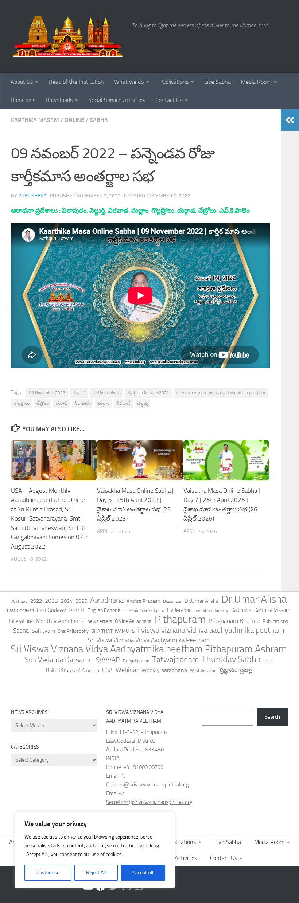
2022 (36, 601)
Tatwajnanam (175, 659)
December (172, 601)
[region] (95, 850)
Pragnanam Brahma (234, 620)
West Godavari (203, 670)
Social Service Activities (116, 100)
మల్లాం (103, 403)
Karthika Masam (272, 610)
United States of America (72, 670)
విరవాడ (123, 403)
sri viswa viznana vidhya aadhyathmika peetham (220, 392)
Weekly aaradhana (164, 670)
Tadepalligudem (136, 661)
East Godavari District (61, 610)
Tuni (268, 660)
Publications (174, 81)
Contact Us (168, 100)
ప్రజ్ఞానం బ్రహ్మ (236, 670)
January (221, 610)
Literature (21, 620)
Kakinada (241, 610)
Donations (23, 100)
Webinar (127, 670)
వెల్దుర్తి (142, 403)
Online (74, 120)
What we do (129, 81)
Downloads (59, 100)
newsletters (100, 621)
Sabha (99, 120)
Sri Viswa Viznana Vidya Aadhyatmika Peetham (149, 640)
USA (107, 670)
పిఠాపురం (82, 403)
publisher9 (32, 196)
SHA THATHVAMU (110, 631)
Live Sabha (217, 81)
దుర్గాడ (61, 403)
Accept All (143, 872)
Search (272, 717)
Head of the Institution (76, 81)
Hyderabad (179, 610)
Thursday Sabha (231, 659)
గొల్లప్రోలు (21, 403)
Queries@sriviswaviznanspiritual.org (147, 784)
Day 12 (79, 392)
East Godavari (20, 610)
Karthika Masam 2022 (148, 392)
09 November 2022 (47, 392)
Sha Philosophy (73, 631)
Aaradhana (107, 600)
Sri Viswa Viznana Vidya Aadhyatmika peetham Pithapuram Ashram (149, 649)
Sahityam (43, 630)
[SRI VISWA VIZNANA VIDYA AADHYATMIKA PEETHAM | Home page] (67, 36)
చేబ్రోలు (42, 403)
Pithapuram (180, 619)
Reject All (96, 872)
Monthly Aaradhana (60, 620)
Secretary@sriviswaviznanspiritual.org (149, 802)
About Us (22, 81)
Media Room (256, 81)
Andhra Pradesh (143, 601)
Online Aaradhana (133, 621)
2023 (51, 600)
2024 (67, 601)
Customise (47, 872)
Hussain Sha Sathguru (144, 610)
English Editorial (104, 610)
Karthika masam (35, 120)
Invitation (203, 610)
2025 (81, 601)
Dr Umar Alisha (107, 392)
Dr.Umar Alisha (201, 601)
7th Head (19, 601)
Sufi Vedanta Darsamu (59, 659)
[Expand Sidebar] (290, 120)
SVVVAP (108, 660)
